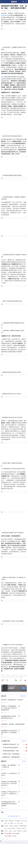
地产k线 (6, 826)
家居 (26, 820)
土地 (9, 823)
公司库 (6, 831)
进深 (9, 828)
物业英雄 (13, 828)
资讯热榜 (14, 836)
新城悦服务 (4, 15)
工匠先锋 (18, 828)
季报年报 (19, 831)
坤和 (6, 301)
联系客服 (21, 677)
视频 (12, 823)
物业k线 (16, 826)
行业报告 (24, 831)
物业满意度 (17, 820)
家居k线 (11, 826)
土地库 (14, 831)
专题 (18, 823)
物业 (22, 820)
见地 (5, 828)
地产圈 (6, 820)
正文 (7, 839)
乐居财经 (5, 10)
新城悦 (3, 76)
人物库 (10, 831)
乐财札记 (23, 828)
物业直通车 (11, 820)
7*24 (15, 823)
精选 (21, 823)
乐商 (5, 823)
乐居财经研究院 (22, 826)
